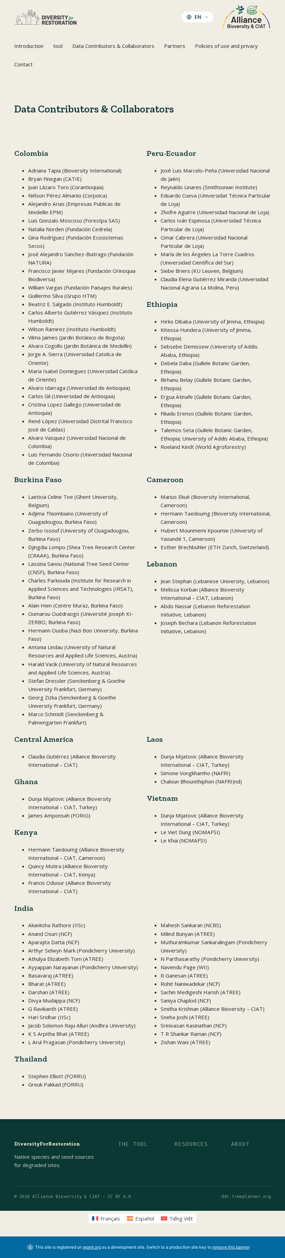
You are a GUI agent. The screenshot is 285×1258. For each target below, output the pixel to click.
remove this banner (230, 1247)
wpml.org (92, 1247)
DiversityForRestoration (47, 1144)
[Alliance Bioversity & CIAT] (246, 17)
